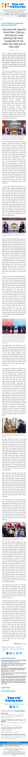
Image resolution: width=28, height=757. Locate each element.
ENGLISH (17, 14)
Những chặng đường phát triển (14, 704)
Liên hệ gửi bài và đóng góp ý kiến (13, 744)
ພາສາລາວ (7, 14)
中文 (12, 14)
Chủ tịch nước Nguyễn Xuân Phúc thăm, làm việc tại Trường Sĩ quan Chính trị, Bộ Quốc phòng (13, 664)
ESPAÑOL (23, 14)
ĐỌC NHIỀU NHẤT (8, 691)
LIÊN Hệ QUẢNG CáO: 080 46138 (11, 746)
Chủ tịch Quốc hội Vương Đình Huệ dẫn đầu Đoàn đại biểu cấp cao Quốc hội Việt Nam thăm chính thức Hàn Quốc (13, 670)
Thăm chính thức (10, 647)
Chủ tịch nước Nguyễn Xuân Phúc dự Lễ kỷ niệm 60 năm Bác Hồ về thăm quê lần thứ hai (14, 677)
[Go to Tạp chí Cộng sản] (14, 5)
